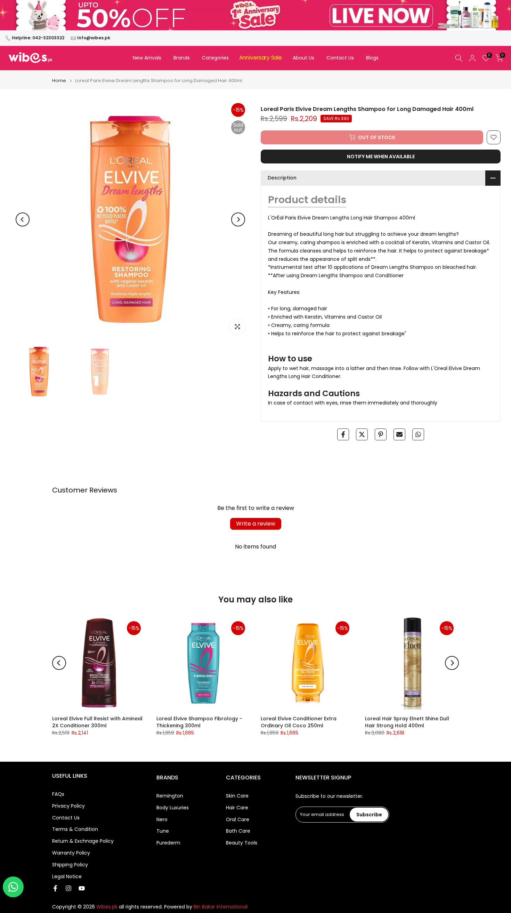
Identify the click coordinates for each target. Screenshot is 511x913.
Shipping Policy (70, 865)
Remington (169, 796)
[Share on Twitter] (362, 434)
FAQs (58, 794)
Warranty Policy (71, 853)
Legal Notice (67, 876)
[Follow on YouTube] (82, 888)
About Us (303, 57)
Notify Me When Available (381, 156)
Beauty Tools (241, 843)
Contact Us (340, 57)
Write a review (255, 524)
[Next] (238, 219)
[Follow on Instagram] (68, 888)
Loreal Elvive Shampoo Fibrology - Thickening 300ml (199, 722)
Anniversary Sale (261, 57)
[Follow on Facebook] (55, 888)
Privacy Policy (68, 806)
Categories (215, 57)
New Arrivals (147, 57)
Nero (162, 819)
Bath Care (238, 831)
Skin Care (237, 796)
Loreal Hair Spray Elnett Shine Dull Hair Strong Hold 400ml (407, 722)
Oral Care (237, 819)
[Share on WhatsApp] (418, 434)
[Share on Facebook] (343, 434)
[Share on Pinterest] (381, 434)
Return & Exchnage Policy (83, 841)
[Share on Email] (399, 434)
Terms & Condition (75, 829)
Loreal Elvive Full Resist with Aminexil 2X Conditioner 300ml (97, 722)
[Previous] (23, 219)
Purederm (168, 843)
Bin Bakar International (221, 907)
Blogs (372, 57)
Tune (162, 831)
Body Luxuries (172, 807)
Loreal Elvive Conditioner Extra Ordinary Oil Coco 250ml (298, 722)
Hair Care (237, 807)
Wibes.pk (106, 907)
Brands (181, 57)
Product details (307, 200)
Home (59, 80)
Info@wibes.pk (93, 38)
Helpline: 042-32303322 (38, 38)
